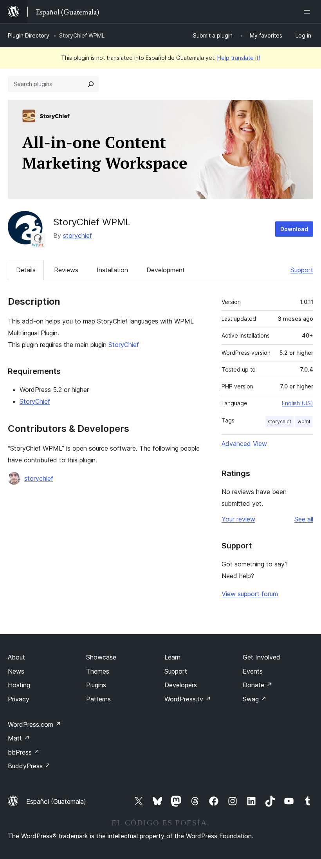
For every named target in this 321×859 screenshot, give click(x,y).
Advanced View (244, 443)
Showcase (101, 657)
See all (303, 519)
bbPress (24, 752)
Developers (180, 685)
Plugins (96, 685)
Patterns (98, 699)
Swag (255, 699)
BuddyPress (29, 766)
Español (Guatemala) (56, 801)
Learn (172, 657)
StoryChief (123, 345)
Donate (257, 685)
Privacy (18, 699)
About (16, 657)
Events (253, 671)
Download (294, 229)
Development (165, 270)
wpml (304, 421)
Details (26, 270)
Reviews (66, 270)
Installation (112, 270)
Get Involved (261, 657)
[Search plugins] (91, 84)
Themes (97, 671)
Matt (19, 738)
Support (301, 270)
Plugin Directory (28, 35)
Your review (238, 519)
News (16, 671)
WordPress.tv (187, 699)
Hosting (19, 685)
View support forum (250, 594)
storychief (77, 235)
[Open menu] (308, 11)
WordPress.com (34, 724)
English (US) (297, 403)
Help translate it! (238, 57)
